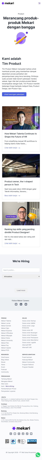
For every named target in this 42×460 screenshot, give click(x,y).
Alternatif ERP (26, 345)
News (3, 364)
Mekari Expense (6, 330)
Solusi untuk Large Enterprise (28, 327)
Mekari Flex (5, 343)
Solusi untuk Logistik (29, 342)
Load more (21, 290)
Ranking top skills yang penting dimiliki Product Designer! (19, 231)
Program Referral (28, 364)
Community (5, 372)
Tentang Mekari (6, 379)
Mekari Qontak (6, 326)
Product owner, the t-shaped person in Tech (19, 183)
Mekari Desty (5, 338)
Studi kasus (5, 357)
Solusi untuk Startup (29, 321)
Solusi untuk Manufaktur (30, 340)
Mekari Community (28, 362)
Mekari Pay (5, 345)
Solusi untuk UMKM (28, 323)
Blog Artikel (5, 359)
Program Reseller (28, 367)
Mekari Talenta (6, 321)
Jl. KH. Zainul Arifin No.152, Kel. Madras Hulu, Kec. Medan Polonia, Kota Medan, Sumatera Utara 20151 (20, 420)
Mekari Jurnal (5, 323)
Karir (7, 386)
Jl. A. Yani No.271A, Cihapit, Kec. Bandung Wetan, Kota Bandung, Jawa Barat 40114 (19, 413)
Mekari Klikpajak (6, 335)
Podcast (4, 369)
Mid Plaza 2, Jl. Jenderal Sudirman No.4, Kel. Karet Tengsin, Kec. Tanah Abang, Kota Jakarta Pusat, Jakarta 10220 (19, 400)
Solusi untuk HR (27, 330)
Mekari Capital (6, 348)
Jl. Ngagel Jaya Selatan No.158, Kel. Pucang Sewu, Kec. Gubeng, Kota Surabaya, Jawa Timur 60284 (19, 406)
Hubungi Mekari (27, 359)
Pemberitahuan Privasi (8, 389)
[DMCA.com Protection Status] (32, 441)
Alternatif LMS (27, 347)
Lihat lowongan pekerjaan (14, 94)
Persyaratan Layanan (8, 391)
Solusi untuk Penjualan (29, 335)
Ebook (3, 362)
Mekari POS (5, 350)
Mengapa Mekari (6, 381)
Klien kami (4, 384)
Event (3, 367)
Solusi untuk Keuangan (29, 332)
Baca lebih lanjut (11, 196)
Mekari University (7, 340)
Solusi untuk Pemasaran (30, 337)
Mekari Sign (5, 328)
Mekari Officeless (7, 333)
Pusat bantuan (27, 357)
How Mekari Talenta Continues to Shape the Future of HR (21, 135)
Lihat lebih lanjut (11, 148)
